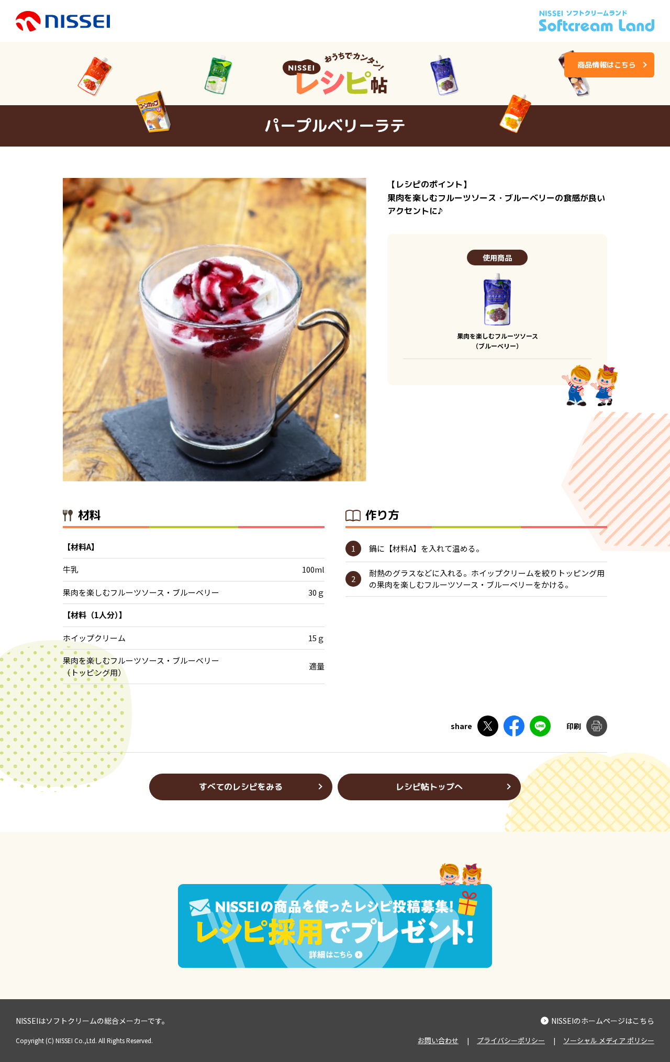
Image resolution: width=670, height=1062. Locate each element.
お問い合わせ (438, 1040)
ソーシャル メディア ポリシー (608, 1040)
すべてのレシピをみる (241, 786)
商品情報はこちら (606, 65)
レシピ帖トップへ (429, 786)
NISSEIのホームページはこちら (602, 1020)
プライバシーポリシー (511, 1040)
